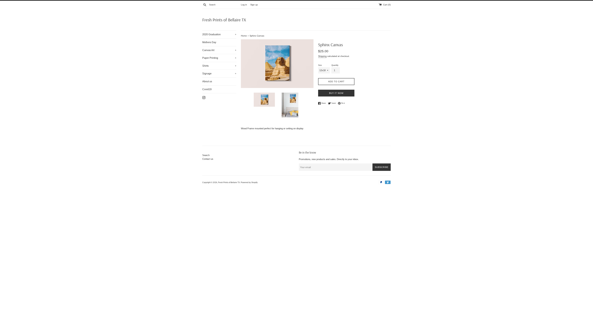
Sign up (254, 5)
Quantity (334, 65)
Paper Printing (219, 58)
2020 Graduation (219, 34)
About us (207, 81)
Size (320, 65)
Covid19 (207, 89)
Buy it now (336, 93)
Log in (244, 5)
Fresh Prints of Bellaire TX (224, 19)
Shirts (219, 65)
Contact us (207, 159)
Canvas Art (219, 50)
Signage (219, 73)
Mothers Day (209, 42)
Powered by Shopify (249, 182)
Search (206, 155)
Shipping (322, 56)
